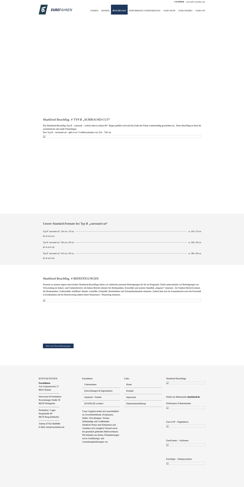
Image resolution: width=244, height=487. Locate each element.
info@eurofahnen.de (55, 427)
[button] (4, 60)
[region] (122, 60)
